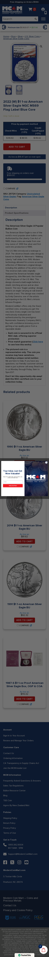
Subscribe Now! (13, 485)
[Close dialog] (46, 462)
